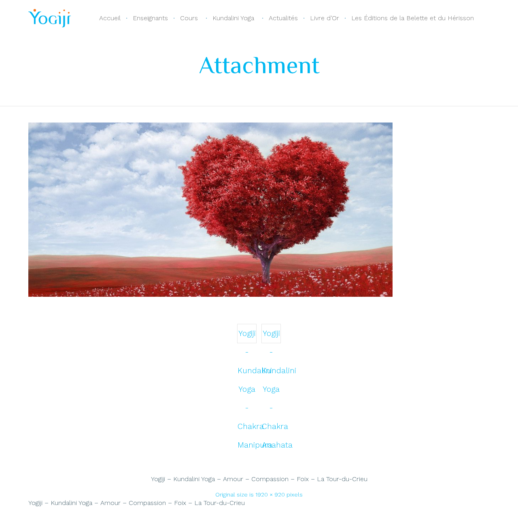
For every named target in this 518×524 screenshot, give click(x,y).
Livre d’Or (324, 18)
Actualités (283, 18)
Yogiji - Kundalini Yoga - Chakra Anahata (271, 336)
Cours (189, 18)
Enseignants (150, 18)
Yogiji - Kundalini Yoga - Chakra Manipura (247, 336)
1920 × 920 (270, 494)
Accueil (110, 18)
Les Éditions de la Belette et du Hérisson (412, 18)
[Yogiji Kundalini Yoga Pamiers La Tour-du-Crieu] (49, 18)
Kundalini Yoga (233, 18)
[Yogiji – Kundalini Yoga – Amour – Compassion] (210, 295)
